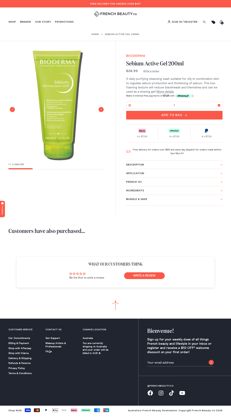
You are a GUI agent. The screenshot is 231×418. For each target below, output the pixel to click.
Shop (12, 21)
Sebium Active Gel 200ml (122, 34)
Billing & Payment (18, 343)
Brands (25, 21)
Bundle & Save (136, 199)
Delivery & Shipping (19, 358)
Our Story (43, 21)
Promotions (64, 21)
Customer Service (20, 329)
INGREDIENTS (135, 190)
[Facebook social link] (150, 393)
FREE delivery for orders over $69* (115, 3)
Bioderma (135, 56)
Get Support (52, 338)
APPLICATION (135, 173)
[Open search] (204, 22)
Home (95, 34)
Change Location (94, 329)
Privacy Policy (16, 368)
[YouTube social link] (182, 393)
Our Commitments (19, 338)
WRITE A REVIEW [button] (144, 275)
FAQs (48, 351)
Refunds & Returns (19, 363)
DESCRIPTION (135, 164)
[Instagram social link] (161, 393)
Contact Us (53, 329)
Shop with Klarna (18, 353)
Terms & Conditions (20, 373)
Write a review (151, 71)
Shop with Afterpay (19, 348)
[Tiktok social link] (172, 393)
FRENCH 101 (134, 181)
